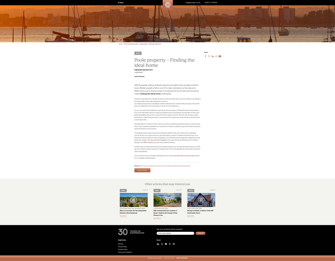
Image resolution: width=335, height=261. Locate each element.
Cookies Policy (122, 249)
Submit (200, 233)
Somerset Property (140, 208)
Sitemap (120, 244)
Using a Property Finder (184, 166)
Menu (122, 2)
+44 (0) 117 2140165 (210, 2)
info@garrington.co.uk (193, 2)
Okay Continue (182, 258)
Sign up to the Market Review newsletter (170, 229)
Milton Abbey (148, 142)
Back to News (142, 170)
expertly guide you (180, 155)
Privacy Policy (122, 246)
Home (120, 44)
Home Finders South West (131, 44)
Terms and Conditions (125, 252)
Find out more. (169, 258)
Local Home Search (160, 166)
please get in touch (193, 155)
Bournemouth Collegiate (159, 140)
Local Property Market (171, 166)
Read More (123, 216)
